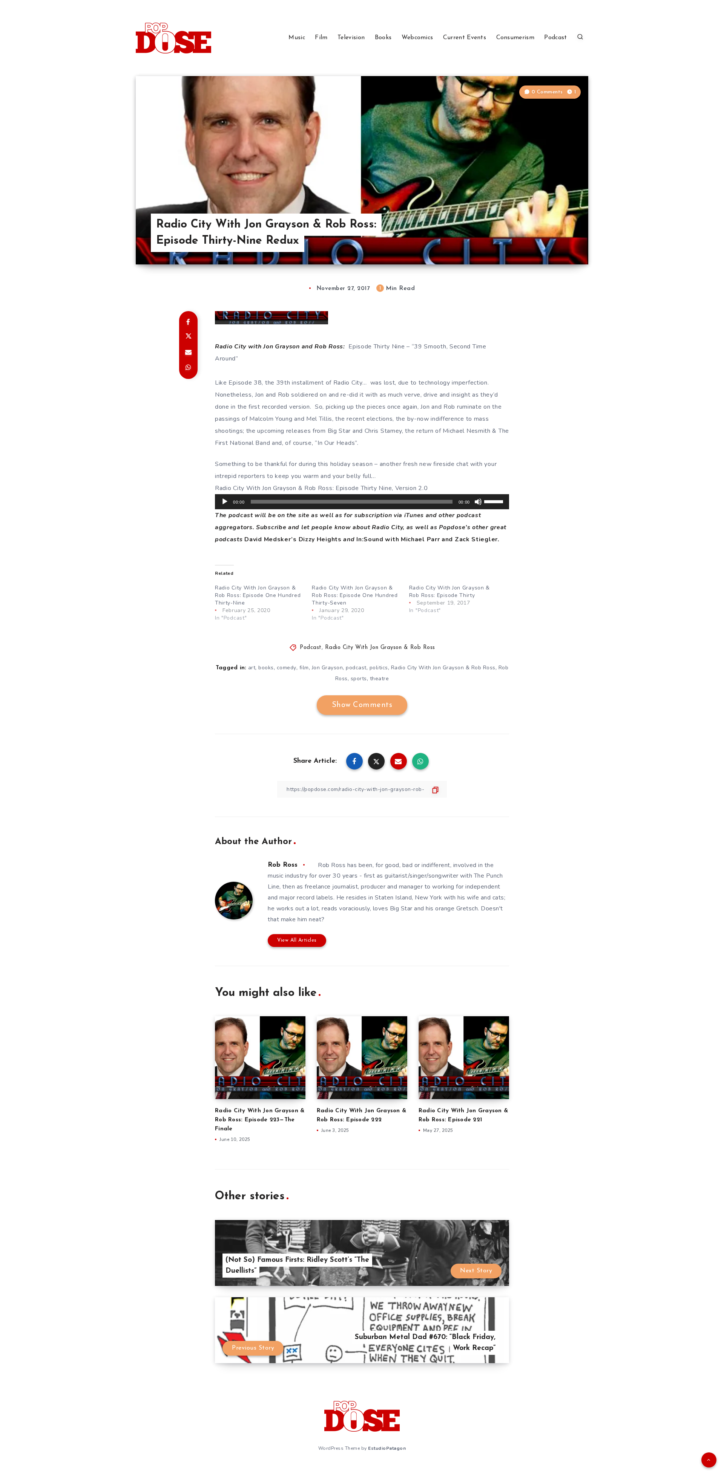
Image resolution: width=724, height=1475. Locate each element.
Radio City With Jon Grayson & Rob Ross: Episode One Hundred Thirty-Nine (258, 595)
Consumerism (515, 38)
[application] (362, 501)
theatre (379, 678)
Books (383, 38)
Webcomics (417, 38)
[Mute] (478, 501)
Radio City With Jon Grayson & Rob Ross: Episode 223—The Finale (259, 1120)
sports (359, 678)
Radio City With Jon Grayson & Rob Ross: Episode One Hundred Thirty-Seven (354, 595)
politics (379, 667)
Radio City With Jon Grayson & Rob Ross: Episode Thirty (449, 591)
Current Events (464, 38)
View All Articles (297, 940)
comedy (286, 667)
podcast (356, 667)
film (304, 667)
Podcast (555, 38)
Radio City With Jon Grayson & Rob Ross (380, 647)
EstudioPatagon (387, 1448)
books (266, 667)
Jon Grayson (327, 667)
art (252, 667)
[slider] (494, 501)
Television (351, 38)
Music (296, 38)
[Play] (225, 501)
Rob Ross (283, 865)
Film (321, 38)
